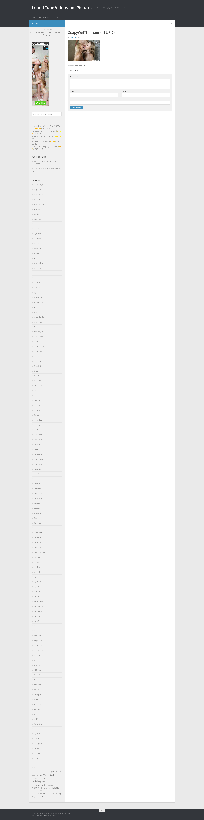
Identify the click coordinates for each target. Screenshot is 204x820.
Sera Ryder (37, 699)
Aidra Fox (37, 209)
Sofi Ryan (37, 714)
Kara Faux (37, 479)
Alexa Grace (37, 219)
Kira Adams (37, 528)
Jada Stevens (38, 440)
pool (41, 791)
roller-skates (35, 794)
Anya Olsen (37, 292)
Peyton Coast (38, 675)
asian (36, 772)
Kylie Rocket (38, 543)
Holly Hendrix (38, 435)
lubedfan (73, 37)
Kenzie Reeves (38, 508)
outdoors (54, 787)
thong (33, 797)
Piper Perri (37, 680)
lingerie (52, 785)
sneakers (53, 794)
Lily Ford (36, 577)
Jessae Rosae (38, 464)
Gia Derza (37, 405)
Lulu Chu (37, 596)
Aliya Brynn (37, 234)
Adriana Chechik (39, 204)
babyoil (41, 772)
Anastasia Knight (39, 263)
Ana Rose (37, 258)
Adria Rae (37, 199)
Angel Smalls (38, 273)
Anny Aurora (38, 288)
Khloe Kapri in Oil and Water (41, 141)
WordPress (43, 816)
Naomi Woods (38, 650)
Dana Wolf (37, 381)
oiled (46, 788)
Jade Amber (37, 444)
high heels (46, 785)
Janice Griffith (38, 454)
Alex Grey (37, 214)
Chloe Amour (38, 356)
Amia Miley (37, 253)
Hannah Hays (38, 420)
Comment (74, 77)
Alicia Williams (38, 229)
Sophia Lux (37, 719)
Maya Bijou (37, 616)
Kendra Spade (38, 493)
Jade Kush (37, 449)
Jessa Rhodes (38, 459)
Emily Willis (37, 400)
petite (37, 791)
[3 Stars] (71, 65)
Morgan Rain (38, 641)
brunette (37, 778)
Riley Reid (37, 690)
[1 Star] (68, 65)
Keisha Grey (37, 489)
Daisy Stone (37, 376)
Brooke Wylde (38, 332)
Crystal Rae (37, 371)
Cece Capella (38, 342)
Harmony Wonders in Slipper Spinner (43, 131)
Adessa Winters (38, 194)
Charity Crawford (39, 351)
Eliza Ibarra (37, 391)
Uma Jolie (37, 739)
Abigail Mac (37, 190)
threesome (40, 796)
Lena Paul (37, 567)
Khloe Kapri (37, 513)
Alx (55, 816)
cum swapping (53, 778)
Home (34, 18)
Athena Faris (38, 312)
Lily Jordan (37, 582)
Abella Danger (38, 185)
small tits (47, 793)
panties (34, 791)
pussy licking (50, 791)
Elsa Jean (37, 395)
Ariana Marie (38, 297)
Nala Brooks (38, 645)
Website (72, 99)
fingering (41, 782)
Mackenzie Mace (39, 601)
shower (40, 794)
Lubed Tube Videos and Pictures (62, 7)
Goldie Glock (38, 415)
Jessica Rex (37, 469)
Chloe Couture (38, 361)
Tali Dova (37, 729)
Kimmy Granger (39, 523)
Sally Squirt (37, 694)
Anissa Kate (37, 283)
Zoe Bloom (37, 758)
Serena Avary (38, 704)
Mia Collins (37, 636)
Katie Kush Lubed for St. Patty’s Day (43, 136)
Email (124, 91)
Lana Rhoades (38, 547)
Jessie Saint (37, 474)
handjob (52, 782)
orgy (49, 788)
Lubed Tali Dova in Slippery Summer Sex (44, 146)
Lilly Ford (37, 572)
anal (33, 772)
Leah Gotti (37, 562)
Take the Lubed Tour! (46, 18)
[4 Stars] (72, 65)
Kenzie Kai (37, 503)
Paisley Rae (37, 670)
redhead (57, 791)
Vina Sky (36, 748)
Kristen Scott (38, 533)
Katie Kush (37, 484)
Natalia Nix (37, 655)
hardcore (37, 784)
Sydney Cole (38, 724)
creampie (45, 778)
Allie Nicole (37, 239)
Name (72, 91)
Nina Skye (37, 665)
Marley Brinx (38, 611)
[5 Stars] (73, 65)
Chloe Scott (37, 366)
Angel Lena (37, 268)
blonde (43, 775)
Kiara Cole (37, 518)
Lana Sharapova (39, 552)
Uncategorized (38, 744)
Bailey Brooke (38, 327)
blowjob (52, 775)
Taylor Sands (38, 734)
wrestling (51, 797)
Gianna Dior (38, 410)
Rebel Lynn (37, 685)
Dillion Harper (38, 386)
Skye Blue (37, 709)
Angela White (38, 278)
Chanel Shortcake (39, 346)
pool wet (45, 791)
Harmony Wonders (40, 425)
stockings (58, 794)
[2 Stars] (70, 65)
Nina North (37, 660)
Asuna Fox (37, 307)
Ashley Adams (38, 302)
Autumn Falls (38, 322)
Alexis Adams (38, 224)
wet (47, 796)
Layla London (38, 557)
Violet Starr (37, 753)
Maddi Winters (38, 606)
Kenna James (38, 498)
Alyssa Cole (37, 248)
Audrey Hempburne (40, 317)
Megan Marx (38, 626)
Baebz (59, 18)
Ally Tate (36, 243)
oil (43, 787)
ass (39, 772)
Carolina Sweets (39, 337)
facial (35, 781)
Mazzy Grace (38, 621)
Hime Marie (37, 430)
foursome (46, 782)
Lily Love (36, 587)
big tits (52, 771)
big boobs (46, 772)
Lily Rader (37, 592)
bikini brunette (35, 775)
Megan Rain (37, 631)
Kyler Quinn (37, 538)
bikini (58, 771)
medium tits (37, 788)
